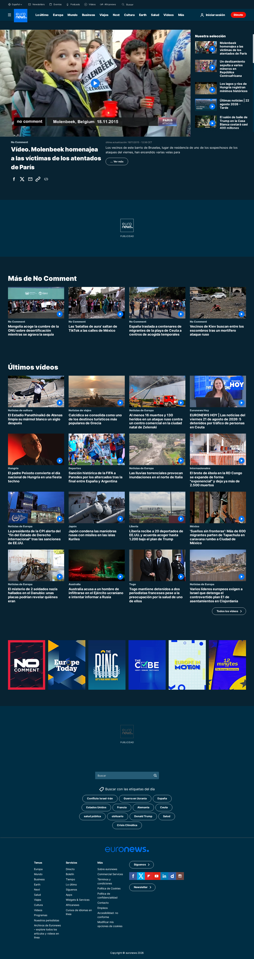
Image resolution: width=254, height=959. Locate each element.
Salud (155, 15)
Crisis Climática (127, 825)
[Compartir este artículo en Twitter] (22, 179)
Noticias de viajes (80, 410)
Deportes (75, 468)
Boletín (70, 874)
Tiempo (70, 879)
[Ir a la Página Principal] (20, 15)
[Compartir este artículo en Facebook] (14, 179)
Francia (122, 807)
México (194, 526)
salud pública (92, 816)
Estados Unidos (96, 807)
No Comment (16, 321)
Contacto (103, 902)
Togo (132, 584)
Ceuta (164, 807)
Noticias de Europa (141, 410)
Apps (69, 894)
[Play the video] (95, 83)
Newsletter (141, 887)
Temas (38, 862)
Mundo (72, 15)
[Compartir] (30, 179)
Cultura (129, 15)
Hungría (13, 468)
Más (100, 862)
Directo (238, 14)
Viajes (103, 15)
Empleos (102, 907)
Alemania (143, 807)
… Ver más (116, 161)
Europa (58, 15)
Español (16, 4)
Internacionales (200, 468)
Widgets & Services (77, 899)
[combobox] (142, 4)
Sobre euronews (107, 869)
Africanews (72, 904)
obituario (117, 816)
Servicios (71, 862)
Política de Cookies (108, 888)
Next (116, 15)
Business (88, 15)
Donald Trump (143, 816)
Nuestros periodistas (46, 920)
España (162, 798)
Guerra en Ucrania (135, 798)
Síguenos (71, 889)
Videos (168, 15)
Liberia (133, 526)
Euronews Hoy (199, 410)
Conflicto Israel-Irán (100, 798)
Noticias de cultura (20, 410)
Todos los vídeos (227, 611)
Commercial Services (110, 874)
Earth (143, 15)
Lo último (42, 15)
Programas (40, 915)
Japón (73, 526)
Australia (75, 584)
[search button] (123, 4)
